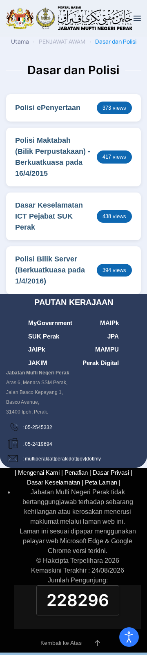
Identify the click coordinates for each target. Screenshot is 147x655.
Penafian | (78, 472)
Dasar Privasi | (112, 472)
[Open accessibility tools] (129, 637)
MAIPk (109, 322)
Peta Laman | (102, 482)
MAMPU (107, 349)
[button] (137, 18)
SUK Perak (43, 336)
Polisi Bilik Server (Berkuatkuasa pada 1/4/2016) (50, 270)
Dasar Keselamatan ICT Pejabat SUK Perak (49, 216)
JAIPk (36, 349)
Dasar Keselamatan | (55, 482)
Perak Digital (100, 362)
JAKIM (37, 362)
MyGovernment (50, 322)
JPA (113, 336)
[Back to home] (70, 18)
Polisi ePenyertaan (47, 108)
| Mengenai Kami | (39, 472)
